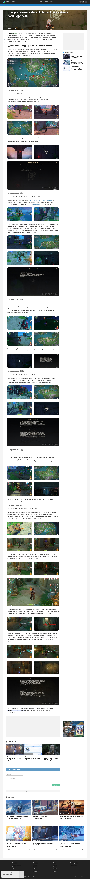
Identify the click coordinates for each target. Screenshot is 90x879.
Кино (13, 868)
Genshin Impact (71, 4)
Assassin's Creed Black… (20, 4)
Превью (35, 866)
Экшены (55, 865)
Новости (40, 1)
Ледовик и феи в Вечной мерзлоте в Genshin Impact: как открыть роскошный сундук (70, 845)
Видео (70, 732)
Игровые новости (16, 865)
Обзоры (35, 865)
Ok (21, 874)
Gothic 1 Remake (31, 4)
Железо (14, 866)
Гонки (54, 871)
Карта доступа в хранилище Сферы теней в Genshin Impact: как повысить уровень (32, 758)
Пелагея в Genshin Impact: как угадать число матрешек (44, 817)
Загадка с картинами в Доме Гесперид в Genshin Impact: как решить (14, 758)
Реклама (34, 876)
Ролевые (55, 868)
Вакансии (29, 876)
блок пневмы (36, 204)
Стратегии (55, 870)
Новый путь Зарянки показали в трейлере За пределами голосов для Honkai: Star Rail (18, 845)
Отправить (56, 785)
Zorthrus (11, 28)
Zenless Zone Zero (53, 4)
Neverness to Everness (42, 4)
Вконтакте (74, 865)
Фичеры (35, 871)
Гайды (73, 731)
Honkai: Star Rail (62, 4)
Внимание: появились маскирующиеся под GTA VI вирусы (71, 817)
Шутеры (55, 866)
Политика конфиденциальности (10, 875)
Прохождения (68, 731)
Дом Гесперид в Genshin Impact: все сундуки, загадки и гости (17, 817)
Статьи (46, 1)
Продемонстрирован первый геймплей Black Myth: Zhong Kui (51, 758)
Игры (51, 1)
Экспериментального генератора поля (41, 200)
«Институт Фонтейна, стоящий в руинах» (18, 462)
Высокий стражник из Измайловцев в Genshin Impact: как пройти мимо (44, 844)
